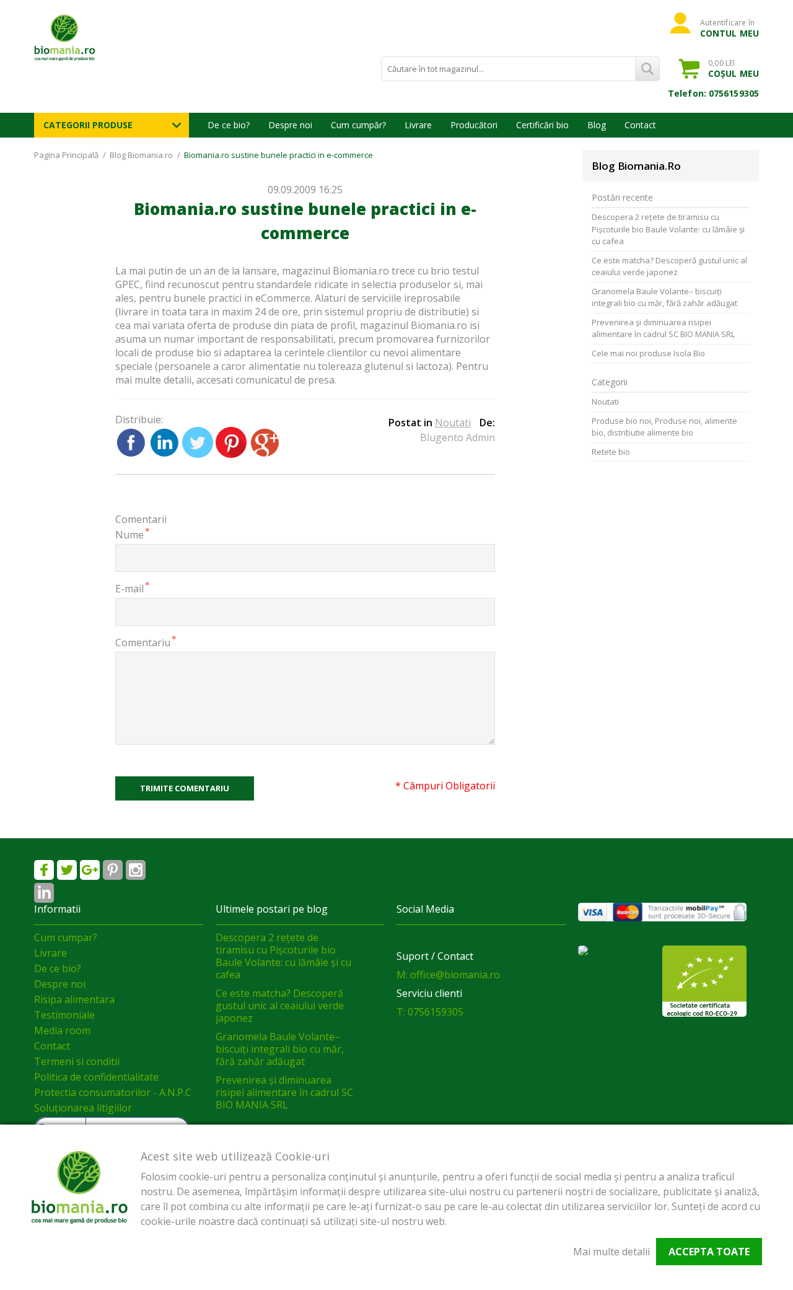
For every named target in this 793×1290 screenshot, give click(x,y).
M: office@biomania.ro (448, 974)
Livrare (418, 125)
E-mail (129, 588)
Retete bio (611, 451)
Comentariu (142, 642)
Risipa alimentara (74, 999)
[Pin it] (232, 454)
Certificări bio (542, 125)
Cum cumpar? (65, 937)
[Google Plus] (90, 870)
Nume (129, 534)
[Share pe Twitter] (199, 454)
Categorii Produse (88, 125)
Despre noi (290, 125)
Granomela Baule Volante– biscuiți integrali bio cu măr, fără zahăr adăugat (664, 297)
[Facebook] (44, 870)
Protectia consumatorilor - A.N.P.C (112, 1092)
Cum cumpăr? (358, 125)
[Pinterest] (113, 870)
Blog (596, 125)
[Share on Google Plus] (264, 454)
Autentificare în (729, 27)
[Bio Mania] (44, 893)
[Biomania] (86, 37)
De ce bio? (229, 125)
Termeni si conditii (77, 1061)
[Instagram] (136, 870)
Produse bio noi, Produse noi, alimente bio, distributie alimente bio (664, 427)
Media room (62, 1030)
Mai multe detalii (611, 1251)
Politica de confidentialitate (96, 1077)
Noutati (453, 422)
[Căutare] (647, 68)
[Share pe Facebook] (132, 454)
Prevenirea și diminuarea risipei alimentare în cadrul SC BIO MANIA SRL (663, 328)
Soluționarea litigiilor (83, 1108)
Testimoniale (64, 1015)
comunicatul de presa (285, 380)
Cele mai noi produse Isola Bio (648, 353)
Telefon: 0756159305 (713, 93)
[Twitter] (67, 870)
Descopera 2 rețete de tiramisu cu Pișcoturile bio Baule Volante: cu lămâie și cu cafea (668, 229)
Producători (473, 125)
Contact (640, 125)
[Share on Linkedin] (165, 454)
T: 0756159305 (429, 1012)
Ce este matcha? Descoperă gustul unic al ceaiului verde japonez (669, 266)
